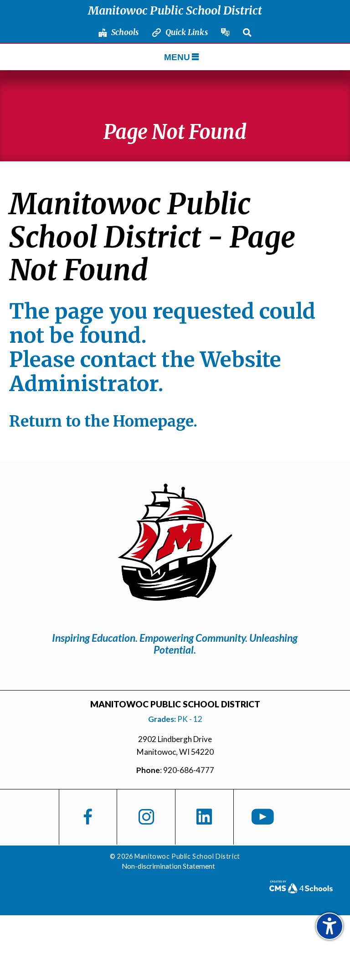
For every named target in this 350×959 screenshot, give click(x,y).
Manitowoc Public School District (175, 11)
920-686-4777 (188, 770)
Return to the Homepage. (103, 421)
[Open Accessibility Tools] (329, 926)
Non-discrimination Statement (168, 866)
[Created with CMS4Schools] (300, 890)
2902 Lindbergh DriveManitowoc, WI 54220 (175, 745)
